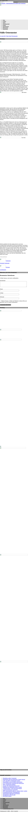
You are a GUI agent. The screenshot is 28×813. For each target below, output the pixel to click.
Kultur (4, 25)
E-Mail (1, 293)
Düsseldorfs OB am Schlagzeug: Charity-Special (14, 779)
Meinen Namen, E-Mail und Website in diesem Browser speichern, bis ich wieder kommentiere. (13, 301)
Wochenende (6, 26)
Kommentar (2, 280)
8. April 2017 (3, 36)
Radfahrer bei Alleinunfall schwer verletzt (12, 787)
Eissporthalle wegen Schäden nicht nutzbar (12, 782)
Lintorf (4, 21)
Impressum (5, 29)
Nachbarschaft (6, 24)
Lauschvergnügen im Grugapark (10, 789)
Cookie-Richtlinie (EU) (8, 808)
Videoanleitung (3, 256)
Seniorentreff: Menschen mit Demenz (11, 793)
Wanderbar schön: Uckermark (9, 778)
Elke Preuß (8, 36)
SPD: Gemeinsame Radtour (9, 784)
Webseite (2, 296)
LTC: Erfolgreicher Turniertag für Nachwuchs (13, 783)
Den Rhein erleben (7, 796)
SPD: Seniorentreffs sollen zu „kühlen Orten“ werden (15, 791)
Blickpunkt (5, 27)
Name (1, 289)
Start (4, 20)
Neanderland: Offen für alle (9, 794)
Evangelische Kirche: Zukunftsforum (11, 792)
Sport (4, 22)
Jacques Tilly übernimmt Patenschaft (11, 785)
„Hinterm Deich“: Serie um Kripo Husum (12, 788)
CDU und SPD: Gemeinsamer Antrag (11, 780)
